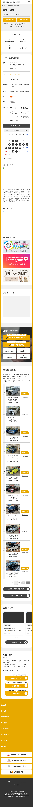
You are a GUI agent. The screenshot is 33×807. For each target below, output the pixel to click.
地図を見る (13, 68)
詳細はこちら (25, 397)
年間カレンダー (23, 91)
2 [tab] (17, 637)
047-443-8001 (15, 74)
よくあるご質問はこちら (9, 670)
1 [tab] (15, 637)
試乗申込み (25, 393)
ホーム (5, 5)
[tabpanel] (16, 185)
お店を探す (10, 5)
